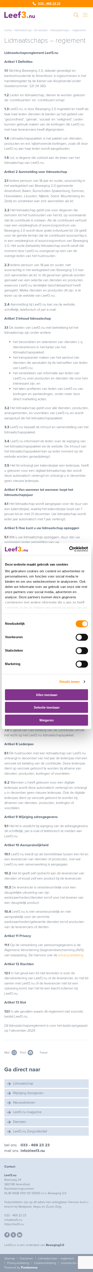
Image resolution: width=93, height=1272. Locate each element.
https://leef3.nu (14, 1224)
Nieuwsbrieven (24, 1102)
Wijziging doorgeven (28, 1093)
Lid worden (41, 30)
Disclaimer (26, 1258)
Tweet (44, 1052)
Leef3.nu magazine (27, 1112)
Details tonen (69, 681)
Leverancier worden (74, 1263)
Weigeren (46, 720)
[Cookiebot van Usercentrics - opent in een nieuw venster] (69, 549)
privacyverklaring (70, 955)
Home (8, 30)
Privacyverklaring (18, 1263)
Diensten (19, 1122)
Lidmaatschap (23, 30)
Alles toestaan (46, 694)
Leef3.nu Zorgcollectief (30, 1131)
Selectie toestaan (46, 707)
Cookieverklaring (45, 1263)
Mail (7, 1052)
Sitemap (9, 1258)
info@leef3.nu (33, 1150)
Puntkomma (29, 1267)
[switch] (82, 637)
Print (23, 1052)
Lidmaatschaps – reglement (56, 1258)
